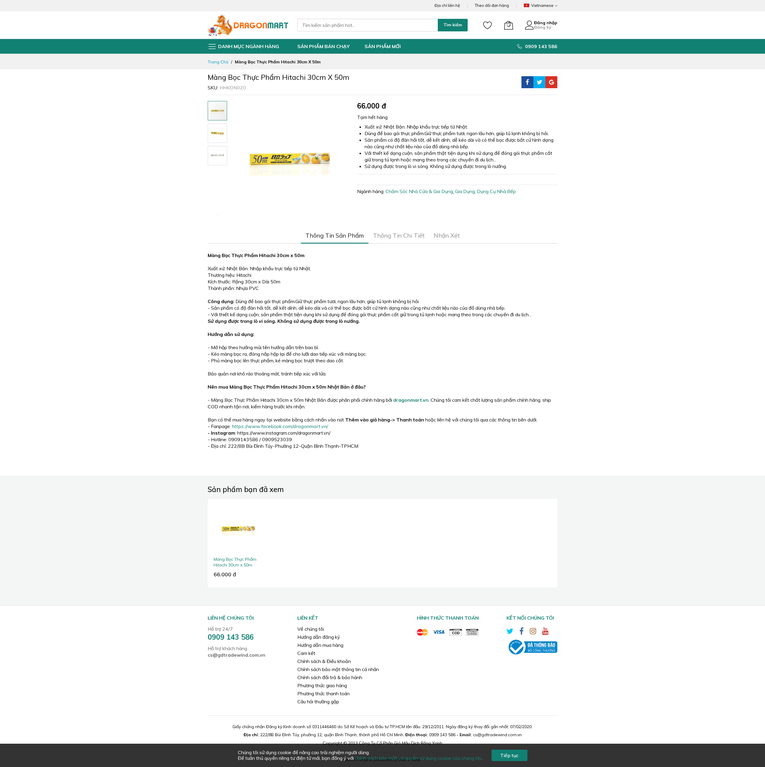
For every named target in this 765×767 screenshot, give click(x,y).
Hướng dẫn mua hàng (320, 645)
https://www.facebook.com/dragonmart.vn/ (280, 426)
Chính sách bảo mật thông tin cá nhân (338, 669)
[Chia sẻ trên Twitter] (539, 82)
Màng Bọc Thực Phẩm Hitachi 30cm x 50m (235, 562)
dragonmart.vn (411, 400)
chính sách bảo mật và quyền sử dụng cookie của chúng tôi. (418, 758)
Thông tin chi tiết (399, 235)
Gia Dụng (465, 191)
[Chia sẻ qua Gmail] (551, 82)
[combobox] (367, 25)
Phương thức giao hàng (322, 685)
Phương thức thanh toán (323, 693)
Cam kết (306, 653)
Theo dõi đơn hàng (492, 5)
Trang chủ (218, 62)
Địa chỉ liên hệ (447, 5)
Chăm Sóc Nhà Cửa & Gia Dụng (419, 191)
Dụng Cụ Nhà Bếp (496, 191)
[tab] (334, 235)
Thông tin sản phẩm (334, 235)
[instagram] (533, 632)
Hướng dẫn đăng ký (318, 637)
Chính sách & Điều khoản (324, 661)
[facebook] (521, 632)
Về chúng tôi (310, 629)
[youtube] (545, 632)
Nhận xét (447, 235)
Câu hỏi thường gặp (318, 702)
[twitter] (510, 632)
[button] (217, 133)
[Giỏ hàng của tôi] (508, 25)
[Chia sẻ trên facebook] (527, 82)
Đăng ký (542, 27)
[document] (382, 755)
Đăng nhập (545, 22)
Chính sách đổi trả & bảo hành (329, 677)
